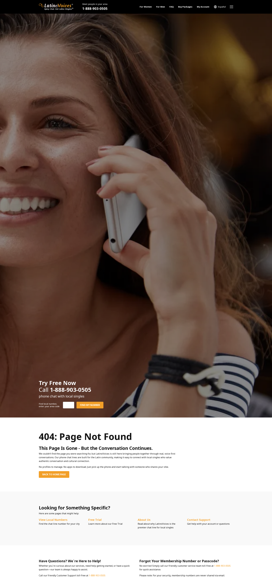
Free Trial (95, 520)
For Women (146, 6)
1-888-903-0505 (95, 8)
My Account (203, 6)
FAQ (171, 6)
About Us (144, 520)
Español (222, 6)
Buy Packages (185, 6)
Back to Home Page (54, 474)
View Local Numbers (53, 520)
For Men (160, 6)
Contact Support (198, 520)
